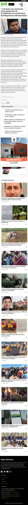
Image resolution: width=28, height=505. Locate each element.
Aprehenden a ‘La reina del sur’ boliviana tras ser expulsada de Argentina (14, 127)
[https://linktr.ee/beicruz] (14, 170)
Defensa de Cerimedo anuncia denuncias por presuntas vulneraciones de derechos (13, 199)
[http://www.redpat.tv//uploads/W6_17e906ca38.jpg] (14, 280)
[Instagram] (21, 1)
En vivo (10, 4)
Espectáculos (4, 483)
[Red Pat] (4, 4)
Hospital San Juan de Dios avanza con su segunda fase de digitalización (12, 426)
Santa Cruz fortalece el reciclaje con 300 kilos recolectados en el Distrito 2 (13, 267)
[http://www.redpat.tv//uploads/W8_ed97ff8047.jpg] (14, 235)
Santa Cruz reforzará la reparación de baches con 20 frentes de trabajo (13, 358)
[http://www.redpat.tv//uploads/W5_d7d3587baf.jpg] (14, 303)
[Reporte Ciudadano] (21, 4)
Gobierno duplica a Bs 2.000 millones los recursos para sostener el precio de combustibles (14, 121)
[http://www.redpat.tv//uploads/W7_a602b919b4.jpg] (14, 258)
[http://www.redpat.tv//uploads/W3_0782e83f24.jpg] (14, 349)
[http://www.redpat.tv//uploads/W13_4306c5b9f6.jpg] (14, 439)
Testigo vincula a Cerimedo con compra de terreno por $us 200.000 (12, 289)
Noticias (4, 360)
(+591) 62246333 (14, 492)
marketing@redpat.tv (16, 496)
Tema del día (4, 477)
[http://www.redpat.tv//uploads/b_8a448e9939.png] (14, 190)
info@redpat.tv (4, 497)
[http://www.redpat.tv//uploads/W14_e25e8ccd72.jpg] (14, 417)
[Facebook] (22, 1)
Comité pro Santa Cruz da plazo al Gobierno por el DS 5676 (13, 132)
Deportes (3, 481)
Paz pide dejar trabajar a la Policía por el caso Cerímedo (15, 115)
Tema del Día (5, 100)
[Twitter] (26, 1)
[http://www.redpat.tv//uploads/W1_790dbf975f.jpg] (14, 394)
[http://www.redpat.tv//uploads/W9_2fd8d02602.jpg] (14, 212)
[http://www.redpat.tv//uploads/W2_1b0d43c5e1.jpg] (14, 371)
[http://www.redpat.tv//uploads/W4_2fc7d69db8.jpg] (14, 326)
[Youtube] (24, 1)
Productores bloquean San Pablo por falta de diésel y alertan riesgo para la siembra (13, 244)
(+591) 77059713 (15, 494)
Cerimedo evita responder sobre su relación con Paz (14, 110)
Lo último (3, 0)
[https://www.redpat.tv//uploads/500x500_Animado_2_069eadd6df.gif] (14, 151)
